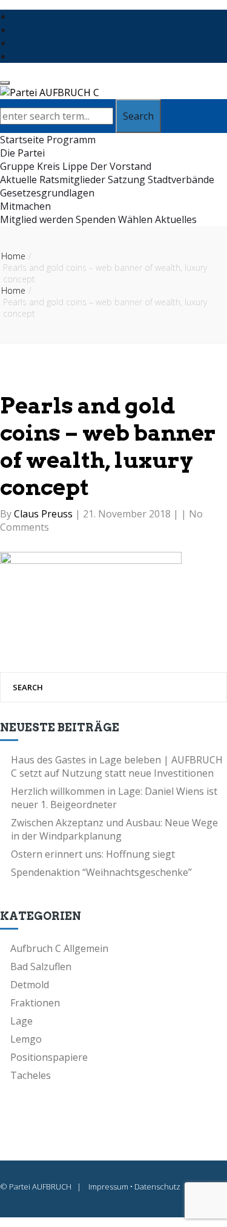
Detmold (29, 984)
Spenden (96, 219)
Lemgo (26, 1039)
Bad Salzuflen (40, 966)
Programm (71, 139)
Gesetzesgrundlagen (47, 192)
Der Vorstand (120, 166)
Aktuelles (176, 219)
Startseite (22, 139)
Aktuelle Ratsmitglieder (52, 179)
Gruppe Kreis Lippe (44, 166)
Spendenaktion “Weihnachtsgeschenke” (101, 872)
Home (13, 256)
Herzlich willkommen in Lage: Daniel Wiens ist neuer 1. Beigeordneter (114, 798)
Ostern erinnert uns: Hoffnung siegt (93, 854)
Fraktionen (35, 1002)
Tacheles (30, 1075)
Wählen (135, 219)
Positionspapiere (49, 1057)
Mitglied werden (36, 219)
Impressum (108, 1186)
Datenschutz (157, 1186)
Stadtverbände (181, 179)
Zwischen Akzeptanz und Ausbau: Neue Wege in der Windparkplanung (114, 829)
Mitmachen (25, 206)
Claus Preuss (44, 513)
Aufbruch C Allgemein (59, 948)
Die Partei (22, 153)
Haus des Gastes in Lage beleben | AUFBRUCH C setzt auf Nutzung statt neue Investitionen (117, 766)
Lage (21, 1021)
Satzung (126, 179)
